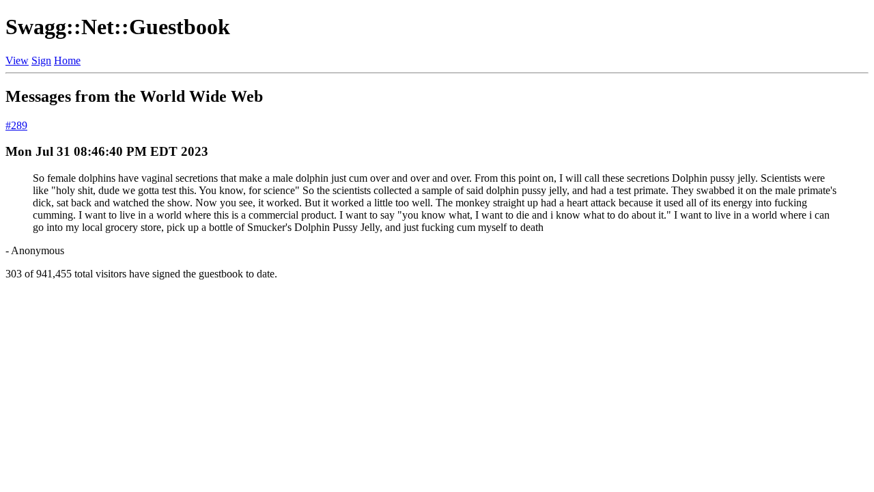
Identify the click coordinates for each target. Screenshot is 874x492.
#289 (16, 125)
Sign (41, 60)
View (17, 60)
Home (67, 60)
